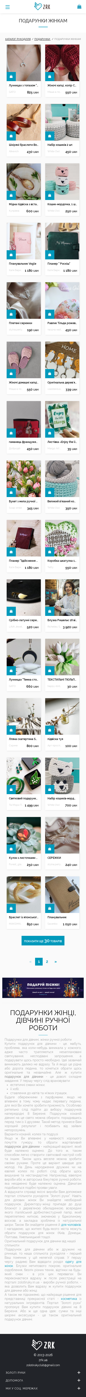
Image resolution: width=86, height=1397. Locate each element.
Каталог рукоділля (18, 39)
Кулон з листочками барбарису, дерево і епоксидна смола (24, 857)
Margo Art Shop (54, 448)
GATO (12, 92)
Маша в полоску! (54, 92)
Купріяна (14, 211)
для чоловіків (71, 1225)
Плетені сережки (20, 323)
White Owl (53, 151)
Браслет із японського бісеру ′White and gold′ (24, 917)
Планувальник (57, 917)
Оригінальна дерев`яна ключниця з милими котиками (62, 382)
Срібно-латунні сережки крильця (24, 620)
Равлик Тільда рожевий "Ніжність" (62, 323)
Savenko (52, 924)
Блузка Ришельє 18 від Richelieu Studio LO (62, 620)
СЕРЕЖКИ (54, 857)
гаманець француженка (24, 442)
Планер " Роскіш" (58, 263)
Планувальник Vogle (22, 263)
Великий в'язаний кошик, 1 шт (62, 501)
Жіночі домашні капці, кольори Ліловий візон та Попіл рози (24, 382)
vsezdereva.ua (54, 389)
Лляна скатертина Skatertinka (24, 739)
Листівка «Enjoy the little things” (62, 442)
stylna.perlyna (16, 329)
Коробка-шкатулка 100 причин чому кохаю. (62, 560)
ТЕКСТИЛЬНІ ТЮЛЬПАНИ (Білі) (62, 679)
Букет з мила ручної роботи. (24, 501)
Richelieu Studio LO (54, 626)
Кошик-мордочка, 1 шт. (62, 204)
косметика (69, 1299)
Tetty (50, 567)
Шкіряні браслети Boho (24, 144)
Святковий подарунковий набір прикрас (24, 798)
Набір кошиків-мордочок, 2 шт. (62, 798)
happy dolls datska (54, 686)
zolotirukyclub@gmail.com (43, 1365)
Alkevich (14, 151)
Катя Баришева (16, 270)
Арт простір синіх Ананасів (54, 745)
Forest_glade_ (16, 864)
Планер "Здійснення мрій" (24, 560)
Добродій (14, 448)
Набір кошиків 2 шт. (60, 144)
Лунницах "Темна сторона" (24, 679)
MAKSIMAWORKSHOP (16, 924)
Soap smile (15, 508)
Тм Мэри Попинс (16, 805)
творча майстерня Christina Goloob (54, 329)
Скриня (13, 745)
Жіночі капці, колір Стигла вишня (62, 85)
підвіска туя (55, 739)
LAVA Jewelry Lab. (16, 626)
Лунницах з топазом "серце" (24, 85)
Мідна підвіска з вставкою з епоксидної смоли (24, 204)
